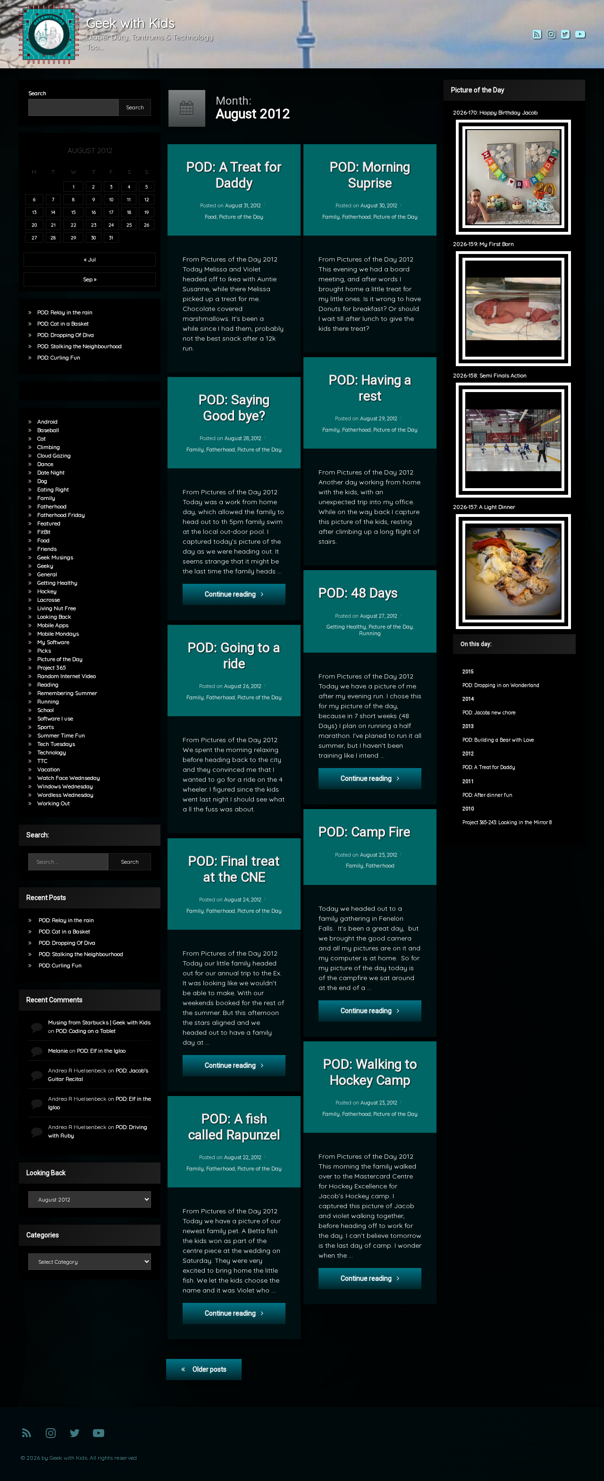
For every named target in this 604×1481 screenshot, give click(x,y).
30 (93, 237)
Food (211, 216)
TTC (42, 760)
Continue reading (245, 594)
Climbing (48, 446)
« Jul (90, 259)
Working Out (53, 803)
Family (331, 216)
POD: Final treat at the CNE (234, 869)
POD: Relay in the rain (64, 312)
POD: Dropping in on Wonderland (500, 685)
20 (34, 225)
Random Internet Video (66, 675)
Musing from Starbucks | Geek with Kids (99, 1022)
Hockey (47, 591)
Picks (44, 650)
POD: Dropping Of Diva (65, 334)
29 (73, 237)
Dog (42, 480)
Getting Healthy (346, 626)
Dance (45, 463)
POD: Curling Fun (58, 357)
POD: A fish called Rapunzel (234, 1127)
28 (53, 237)
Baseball (48, 430)
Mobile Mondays (58, 633)
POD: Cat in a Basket (63, 323)
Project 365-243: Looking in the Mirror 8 (507, 822)
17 (111, 212)
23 (93, 225)
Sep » (89, 279)
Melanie (58, 1050)
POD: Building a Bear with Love (498, 740)
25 (129, 225)
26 (146, 225)
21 (53, 225)
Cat (41, 438)
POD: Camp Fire (365, 832)
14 (53, 212)
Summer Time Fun (61, 735)
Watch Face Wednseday (68, 777)
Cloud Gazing (54, 455)
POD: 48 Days (358, 593)
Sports (45, 726)
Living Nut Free (56, 608)
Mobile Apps (52, 625)
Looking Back (54, 616)
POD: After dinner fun (487, 795)
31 (111, 237)
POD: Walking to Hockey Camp (370, 1072)
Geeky (45, 565)
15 (73, 212)
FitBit (43, 531)
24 (111, 225)
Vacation (48, 769)
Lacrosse (48, 599)
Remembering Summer (67, 692)
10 (111, 199)
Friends (47, 548)
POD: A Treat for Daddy (234, 175)
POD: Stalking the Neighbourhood (79, 346)
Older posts (209, 1369)
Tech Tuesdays (56, 743)
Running (370, 633)
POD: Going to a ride (234, 655)
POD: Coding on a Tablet (86, 1030)
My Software (53, 642)
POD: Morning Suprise (370, 175)
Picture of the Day (241, 216)
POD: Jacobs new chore (489, 713)
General (47, 574)
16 (94, 212)
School (45, 709)
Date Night (51, 472)
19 (146, 212)
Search (37, 93)
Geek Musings (55, 557)
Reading (48, 684)
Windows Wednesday (65, 786)
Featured (48, 523)
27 (34, 237)
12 (146, 199)
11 (129, 199)
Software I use (55, 718)
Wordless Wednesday (65, 794)
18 (129, 212)
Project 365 (51, 667)
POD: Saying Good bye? (234, 408)
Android (47, 421)
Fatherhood (356, 216)
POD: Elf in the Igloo (101, 1050)
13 (34, 212)
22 (73, 225)
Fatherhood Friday (61, 514)
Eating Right (53, 489)
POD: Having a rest (369, 388)
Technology (51, 752)
